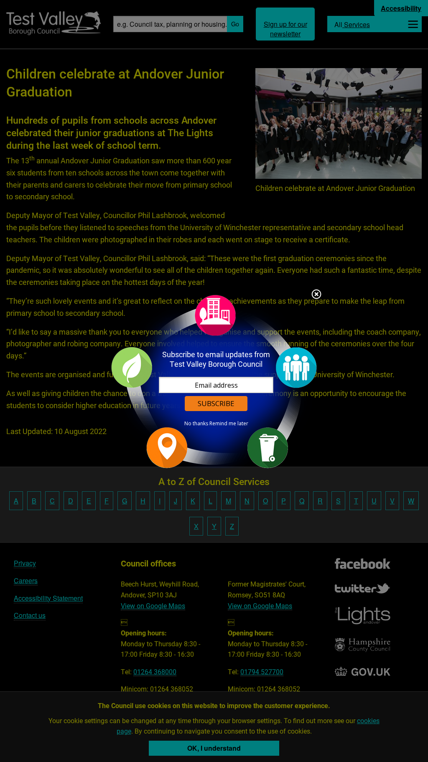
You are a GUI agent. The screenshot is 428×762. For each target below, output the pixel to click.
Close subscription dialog (316, 295)
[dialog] (214, 381)
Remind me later (228, 423)
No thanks (196, 423)
